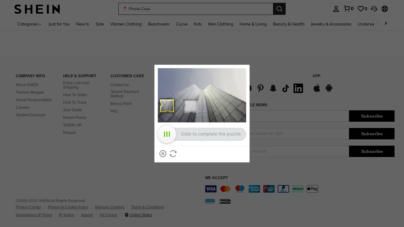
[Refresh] (173, 153)
